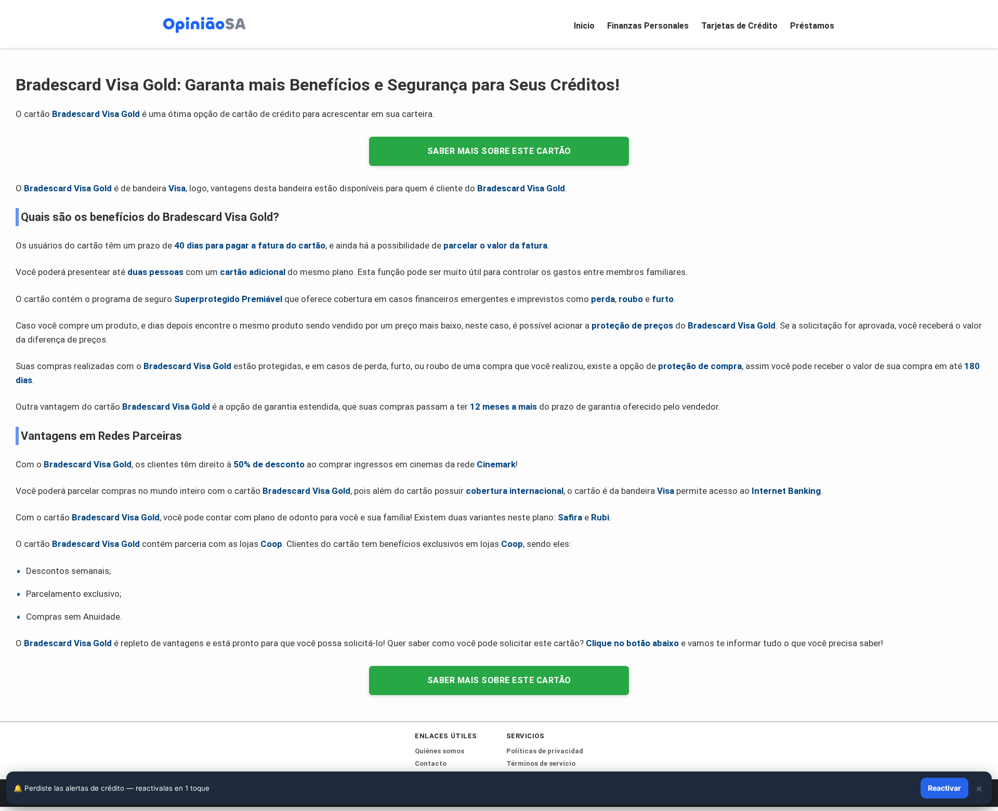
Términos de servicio (540, 763)
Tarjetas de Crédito (739, 26)
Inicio (584, 26)
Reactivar (944, 787)
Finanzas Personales (648, 26)
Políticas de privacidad (544, 751)
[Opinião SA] (204, 23)
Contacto (431, 763)
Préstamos (812, 26)
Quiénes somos (439, 751)
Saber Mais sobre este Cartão (499, 151)
